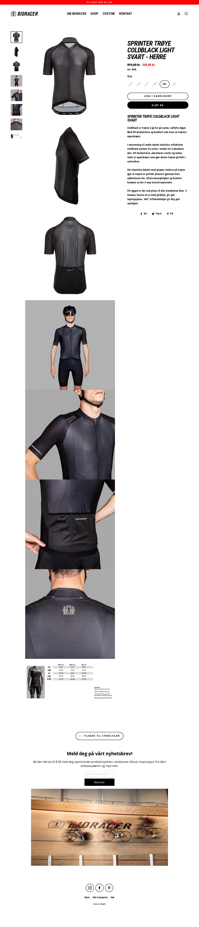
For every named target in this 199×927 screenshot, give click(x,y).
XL (155, 84)
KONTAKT (125, 13)
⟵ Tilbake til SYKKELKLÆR (99, 735)
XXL (165, 84)
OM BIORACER (76, 13)
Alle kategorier (100, 897)
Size (129, 76)
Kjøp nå (158, 105)
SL (174, 84)
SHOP (94, 13)
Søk (113, 897)
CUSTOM (109, 13)
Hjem (87, 897)
